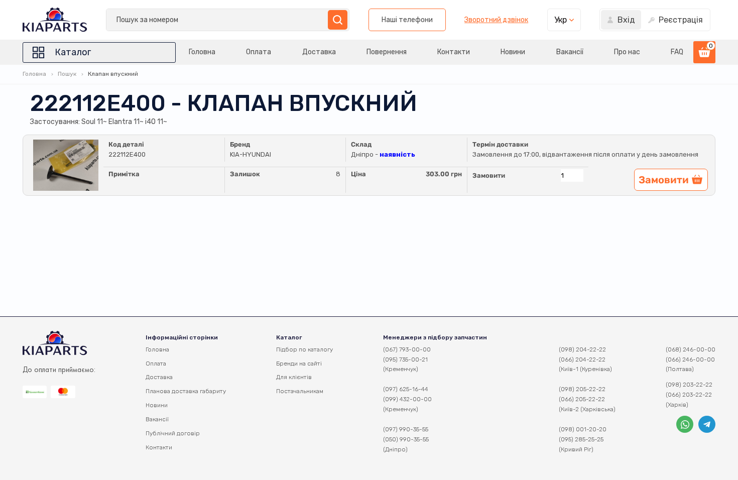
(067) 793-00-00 (407, 349)
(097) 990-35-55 (405, 429)
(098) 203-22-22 (689, 384)
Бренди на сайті (299, 363)
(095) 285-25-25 (581, 439)
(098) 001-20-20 (582, 429)
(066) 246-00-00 (690, 359)
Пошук (67, 73)
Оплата (258, 52)
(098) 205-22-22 (582, 389)
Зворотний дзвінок (496, 20)
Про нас (627, 52)
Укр (560, 20)
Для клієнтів (294, 377)
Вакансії (569, 52)
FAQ (677, 52)
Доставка (319, 52)
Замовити (488, 175)
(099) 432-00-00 (407, 399)
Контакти (453, 52)
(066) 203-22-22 (689, 394)
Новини (513, 52)
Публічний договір (173, 433)
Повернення (386, 52)
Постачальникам (299, 391)
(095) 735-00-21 (405, 359)
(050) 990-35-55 (406, 439)
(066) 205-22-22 (582, 399)
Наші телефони (407, 20)
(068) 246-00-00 (690, 349)
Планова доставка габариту (186, 391)
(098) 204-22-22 (582, 349)
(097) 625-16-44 (405, 389)
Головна (202, 52)
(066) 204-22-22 (582, 359)
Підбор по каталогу (304, 349)
